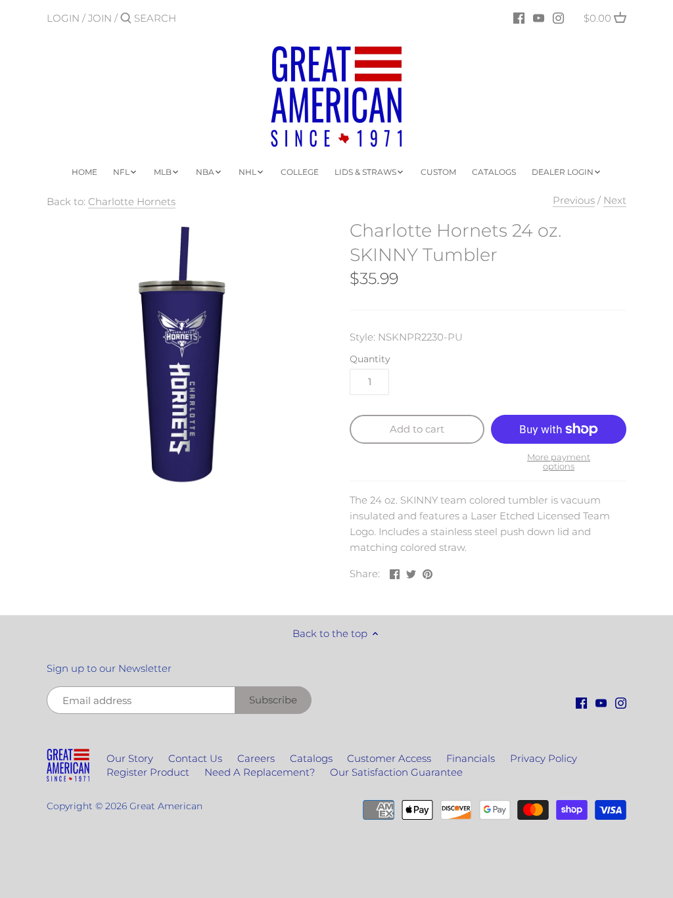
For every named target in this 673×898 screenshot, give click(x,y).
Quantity (370, 359)
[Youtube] (538, 17)
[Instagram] (558, 17)
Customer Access (389, 758)
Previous (574, 200)
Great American (165, 806)
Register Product (147, 772)
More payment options (558, 461)
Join (100, 18)
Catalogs (311, 758)
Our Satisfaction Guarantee (396, 772)
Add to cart (417, 429)
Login (63, 18)
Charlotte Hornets (131, 201)
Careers (256, 758)
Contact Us (195, 758)
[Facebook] (518, 17)
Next (614, 200)
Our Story (129, 758)
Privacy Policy (543, 758)
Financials (470, 758)
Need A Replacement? (259, 772)
